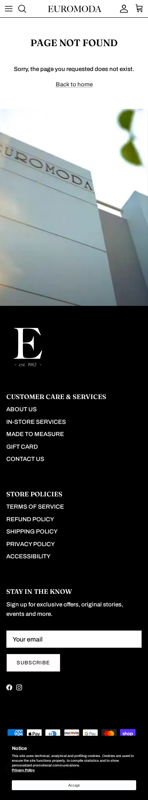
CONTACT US (25, 459)
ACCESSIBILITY (28, 556)
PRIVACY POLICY (30, 544)
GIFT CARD (22, 447)
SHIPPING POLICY (32, 531)
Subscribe (33, 663)
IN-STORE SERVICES (36, 422)
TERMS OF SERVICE (35, 506)
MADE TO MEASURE (35, 434)
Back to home (74, 84)
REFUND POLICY (30, 519)
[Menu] (8, 8)
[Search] (26, 8)
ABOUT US (21, 409)
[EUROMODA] (74, 8)
